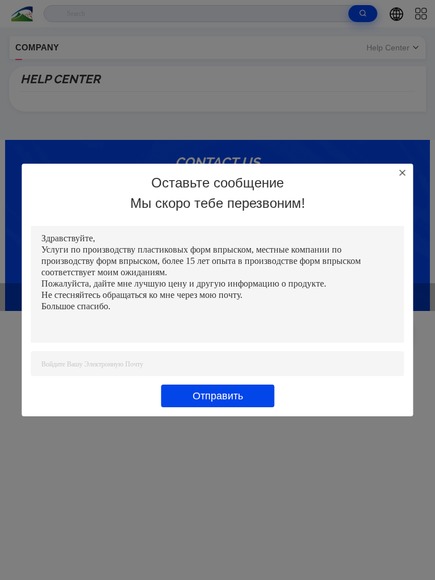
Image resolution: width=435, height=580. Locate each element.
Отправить (218, 396)
